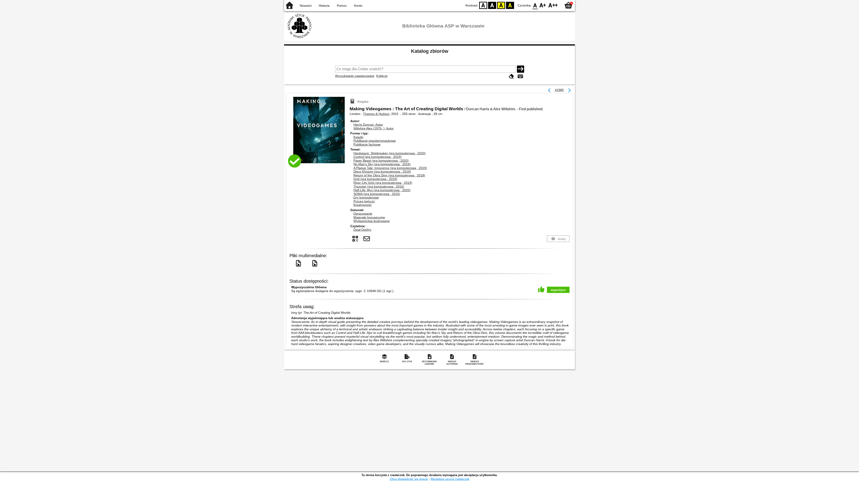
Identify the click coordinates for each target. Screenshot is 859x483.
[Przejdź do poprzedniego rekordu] (549, 90)
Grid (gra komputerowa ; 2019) (375, 179)
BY (510, 5)
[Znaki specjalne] (520, 76)
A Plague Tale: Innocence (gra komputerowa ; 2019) (390, 168)
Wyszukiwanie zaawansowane (354, 76)
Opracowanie (362, 213)
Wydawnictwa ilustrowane (371, 221)
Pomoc (342, 5)
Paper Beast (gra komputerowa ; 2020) (381, 160)
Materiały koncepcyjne (369, 217)
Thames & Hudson (376, 114)
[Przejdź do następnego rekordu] (569, 90)
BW (492, 5)
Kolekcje (381, 76)
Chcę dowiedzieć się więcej (409, 479)
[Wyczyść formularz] (511, 76)
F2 (553, 5)
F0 (535, 5)
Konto (358, 5)
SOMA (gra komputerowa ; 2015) (376, 194)
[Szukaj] (520, 69)
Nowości (306, 5)
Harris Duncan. (368, 124)
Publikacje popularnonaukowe (374, 140)
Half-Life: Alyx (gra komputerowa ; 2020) (381, 190)
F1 (543, 5)
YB (501, 5)
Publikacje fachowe (367, 144)
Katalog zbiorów (429, 51)
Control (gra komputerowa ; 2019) (377, 157)
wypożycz (558, 290)
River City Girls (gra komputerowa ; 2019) (382, 182)
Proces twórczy (364, 201)
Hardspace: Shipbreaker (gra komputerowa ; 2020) (389, 153)
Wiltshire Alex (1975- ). (373, 128)
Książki (358, 137)
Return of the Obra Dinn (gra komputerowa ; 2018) (389, 175)
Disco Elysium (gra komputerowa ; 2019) (382, 171)
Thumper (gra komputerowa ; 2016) (378, 186)
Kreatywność (362, 205)
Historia (324, 5)
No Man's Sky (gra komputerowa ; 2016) (382, 164)
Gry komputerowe (366, 197)
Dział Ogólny (362, 229)
